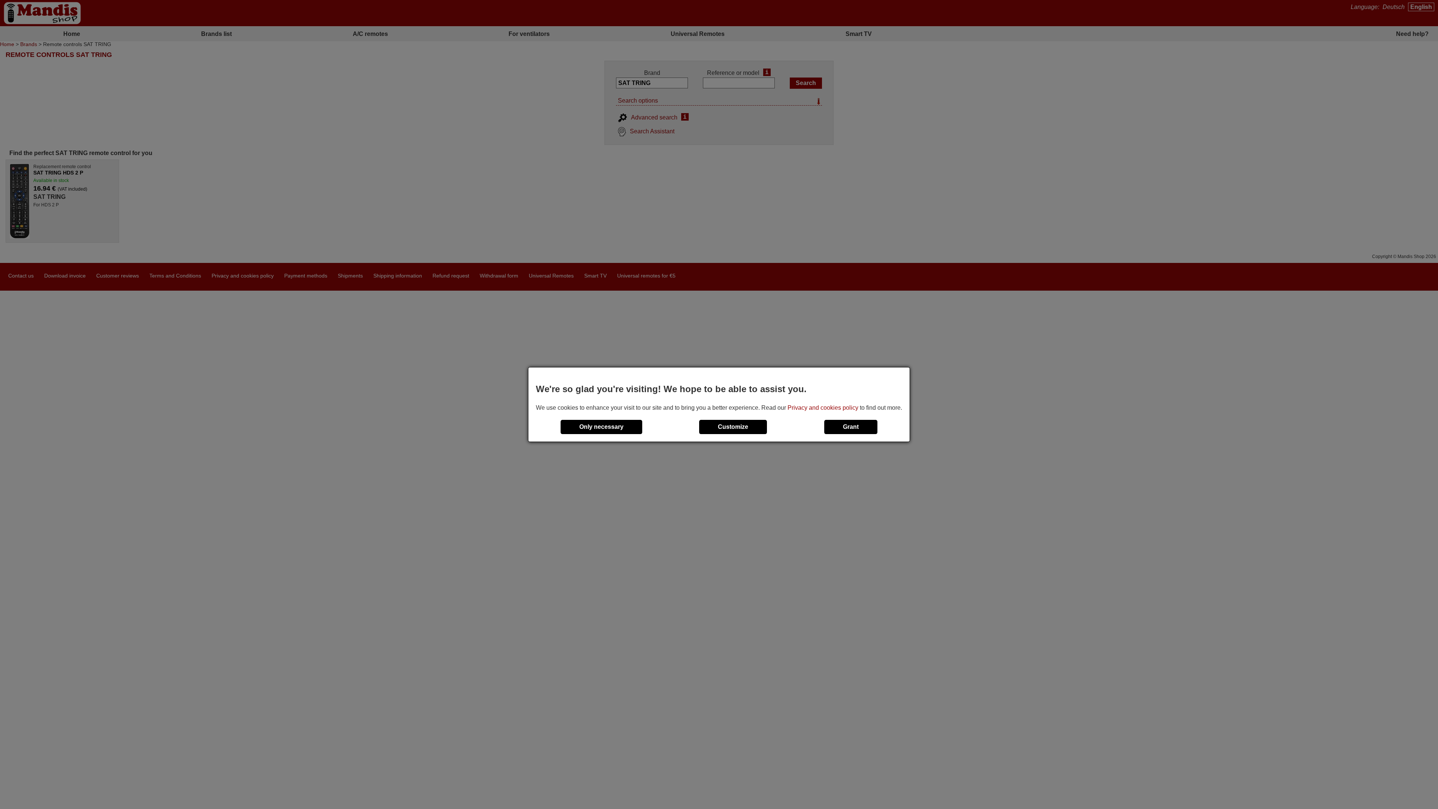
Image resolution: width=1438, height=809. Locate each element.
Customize (733, 427)
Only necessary (601, 427)
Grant (851, 427)
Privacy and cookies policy (823, 407)
